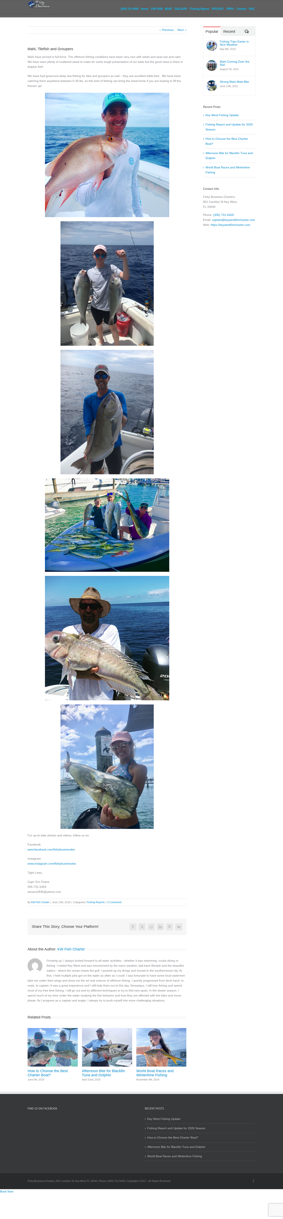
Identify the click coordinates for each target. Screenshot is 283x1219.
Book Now (6, 1191)
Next (181, 30)
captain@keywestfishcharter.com (233, 219)
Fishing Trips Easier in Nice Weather (234, 43)
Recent (229, 31)
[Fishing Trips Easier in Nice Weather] (211, 42)
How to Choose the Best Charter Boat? (172, 1137)
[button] (31, 1055)
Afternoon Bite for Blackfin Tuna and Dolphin (49, 1073)
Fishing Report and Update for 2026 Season (176, 1128)
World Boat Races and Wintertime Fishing (100, 1073)
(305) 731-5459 (223, 215)
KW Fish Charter (40, 902)
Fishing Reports (96, 902)
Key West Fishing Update (157, 1071)
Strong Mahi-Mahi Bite (234, 81)
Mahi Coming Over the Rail (234, 63)
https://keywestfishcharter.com (230, 224)
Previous (168, 30)
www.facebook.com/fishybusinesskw (51, 849)
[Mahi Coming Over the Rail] (211, 62)
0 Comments (114, 902)
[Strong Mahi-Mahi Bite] (211, 82)
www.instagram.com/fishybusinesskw (52, 863)
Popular (212, 31)
